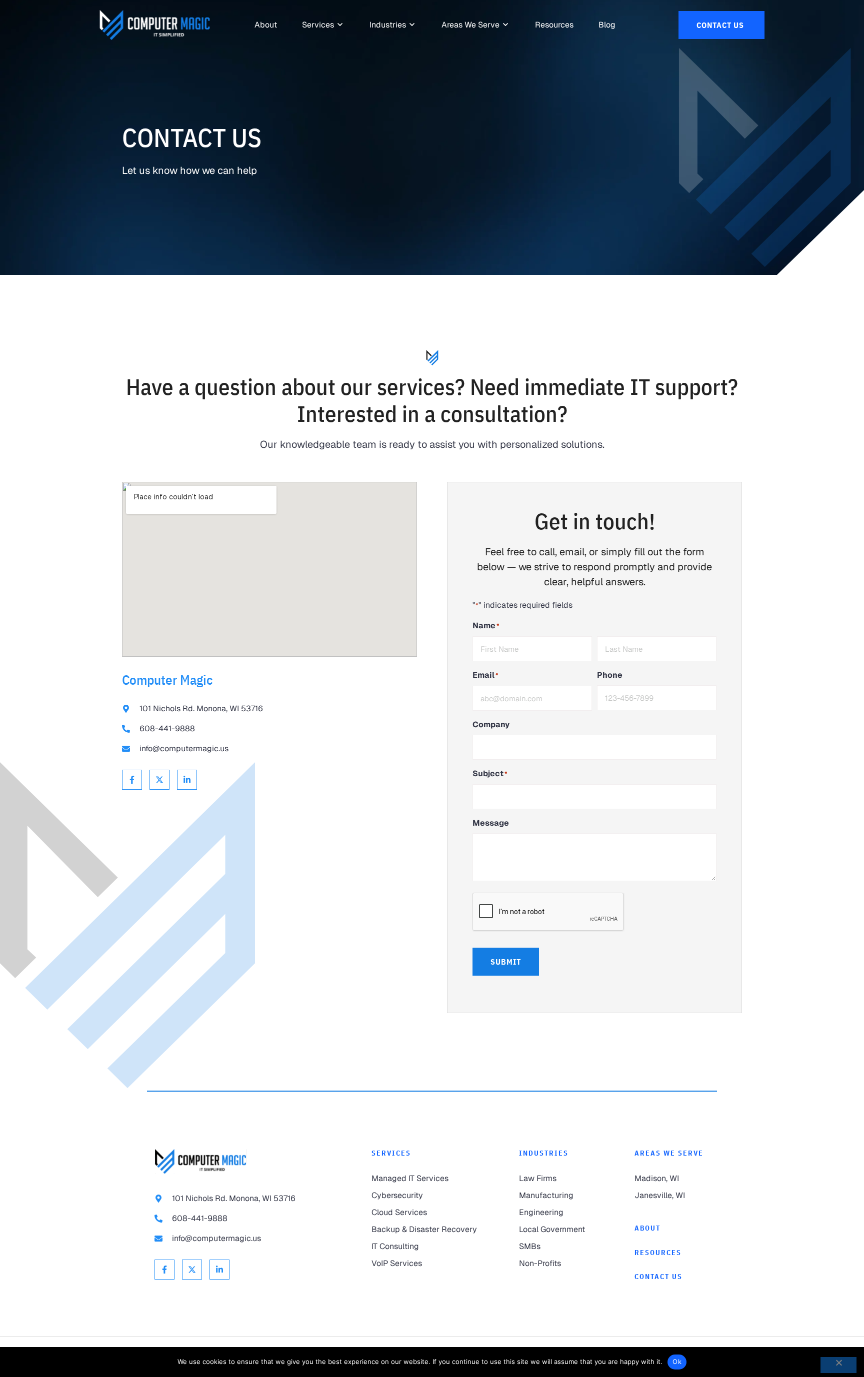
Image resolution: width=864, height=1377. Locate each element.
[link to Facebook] (132, 780)
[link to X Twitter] (160, 780)
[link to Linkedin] (187, 780)
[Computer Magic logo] (200, 1161)
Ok (677, 1362)
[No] (838, 1365)
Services (391, 1153)
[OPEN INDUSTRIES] (412, 25)
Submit (505, 962)
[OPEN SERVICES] (340, 25)
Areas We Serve (669, 1153)
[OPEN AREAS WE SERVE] (506, 25)
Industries (543, 1153)
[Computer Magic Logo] (155, 25)
